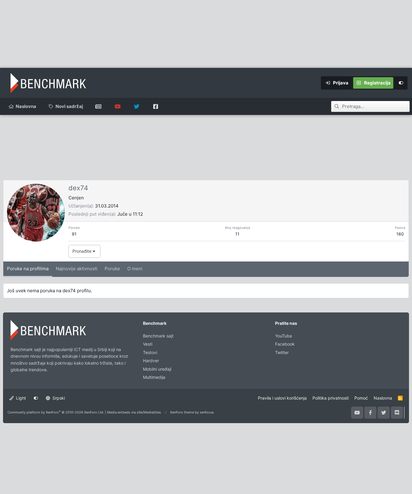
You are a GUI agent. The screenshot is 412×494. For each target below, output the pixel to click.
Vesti (147, 344)
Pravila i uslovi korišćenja (282, 398)
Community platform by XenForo (56, 412)
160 (400, 233)
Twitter (282, 352)
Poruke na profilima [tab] (28, 268)
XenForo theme (182, 412)
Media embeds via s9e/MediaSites (134, 412)
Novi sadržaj (69, 106)
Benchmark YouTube (117, 106)
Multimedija (154, 377)
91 (74, 233)
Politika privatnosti (330, 398)
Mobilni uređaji (157, 369)
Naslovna (26, 106)
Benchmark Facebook (155, 106)
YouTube (283, 335)
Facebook (285, 344)
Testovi (150, 352)
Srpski (58, 398)
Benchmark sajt (98, 106)
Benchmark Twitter (136, 106)
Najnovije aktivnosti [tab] (76, 268)
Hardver (151, 360)
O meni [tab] (134, 268)
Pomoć (361, 398)
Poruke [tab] (112, 268)
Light (20, 398)
